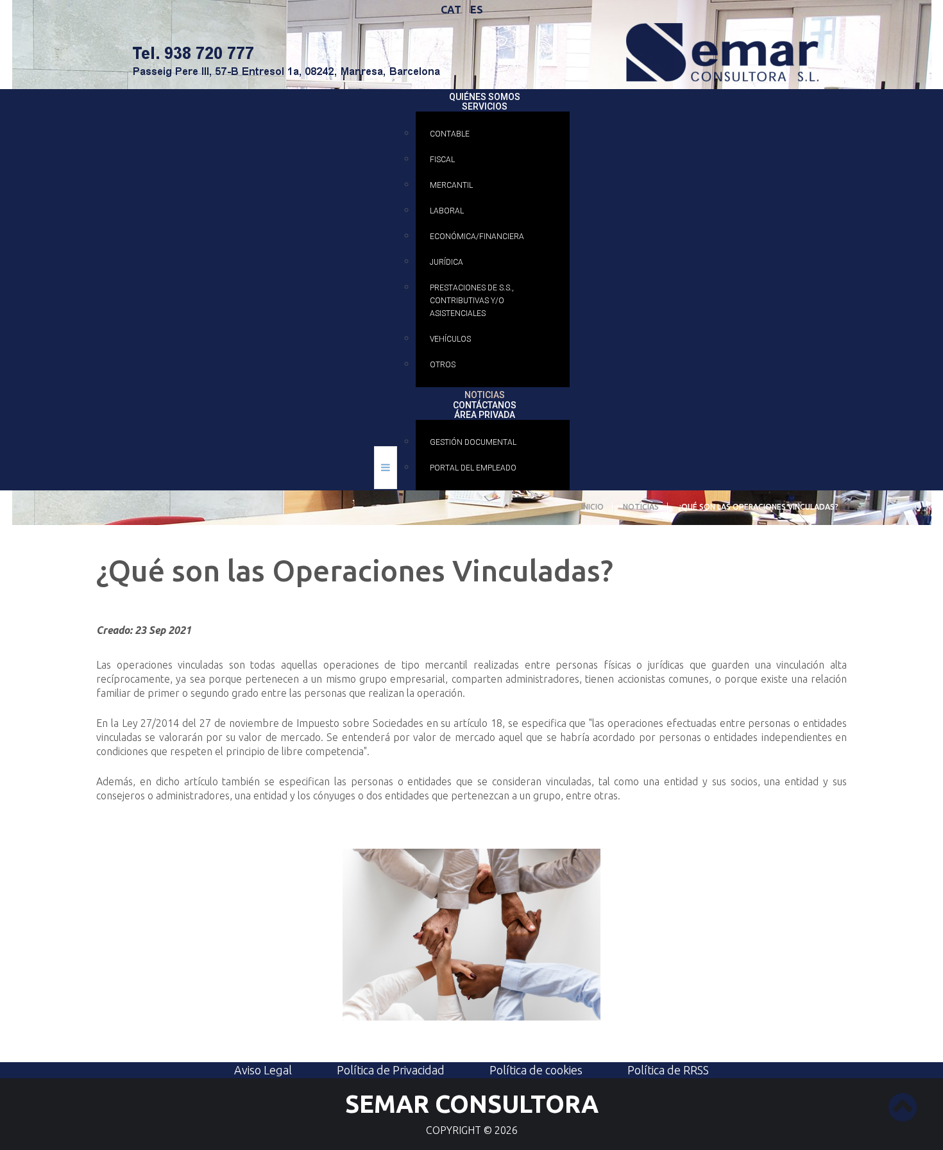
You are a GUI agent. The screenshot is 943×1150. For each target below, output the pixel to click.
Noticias (484, 393)
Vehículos (450, 339)
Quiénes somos (484, 95)
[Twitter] (904, 14)
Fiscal (442, 159)
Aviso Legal (263, 1069)
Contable (450, 133)
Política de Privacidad (391, 1069)
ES (476, 9)
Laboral (447, 210)
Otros (442, 364)
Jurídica (446, 262)
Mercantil (451, 185)
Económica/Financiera (477, 236)
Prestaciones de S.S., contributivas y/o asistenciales (472, 300)
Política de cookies (535, 1069)
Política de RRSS (668, 1069)
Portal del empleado (473, 467)
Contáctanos (484, 404)
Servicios (484, 105)
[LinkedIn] (929, 14)
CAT (452, 9)
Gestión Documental (473, 442)
